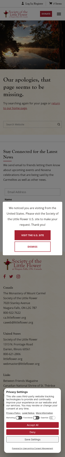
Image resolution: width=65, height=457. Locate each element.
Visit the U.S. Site (32, 235)
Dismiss (32, 246)
